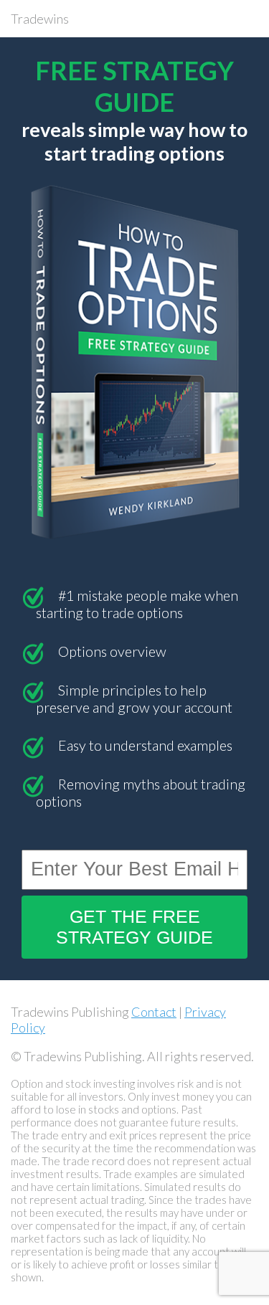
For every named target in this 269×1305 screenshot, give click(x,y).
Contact (153, 1012)
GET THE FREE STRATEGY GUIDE (134, 926)
